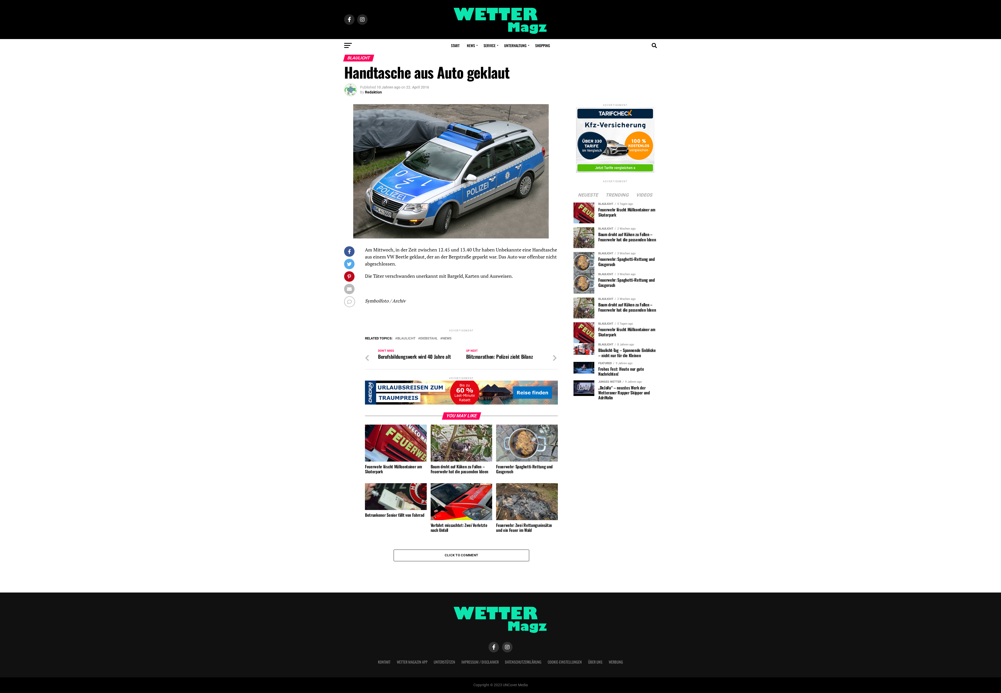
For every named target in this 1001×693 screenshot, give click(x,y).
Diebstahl (429, 338)
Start (455, 45)
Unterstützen (444, 662)
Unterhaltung (515, 45)
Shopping (542, 45)
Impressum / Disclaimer (480, 662)
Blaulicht (406, 338)
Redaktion (373, 92)
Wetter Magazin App (412, 662)
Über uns (595, 662)
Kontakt (384, 662)
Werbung (616, 662)
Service (490, 45)
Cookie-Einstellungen (565, 662)
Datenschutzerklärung (523, 662)
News (471, 45)
